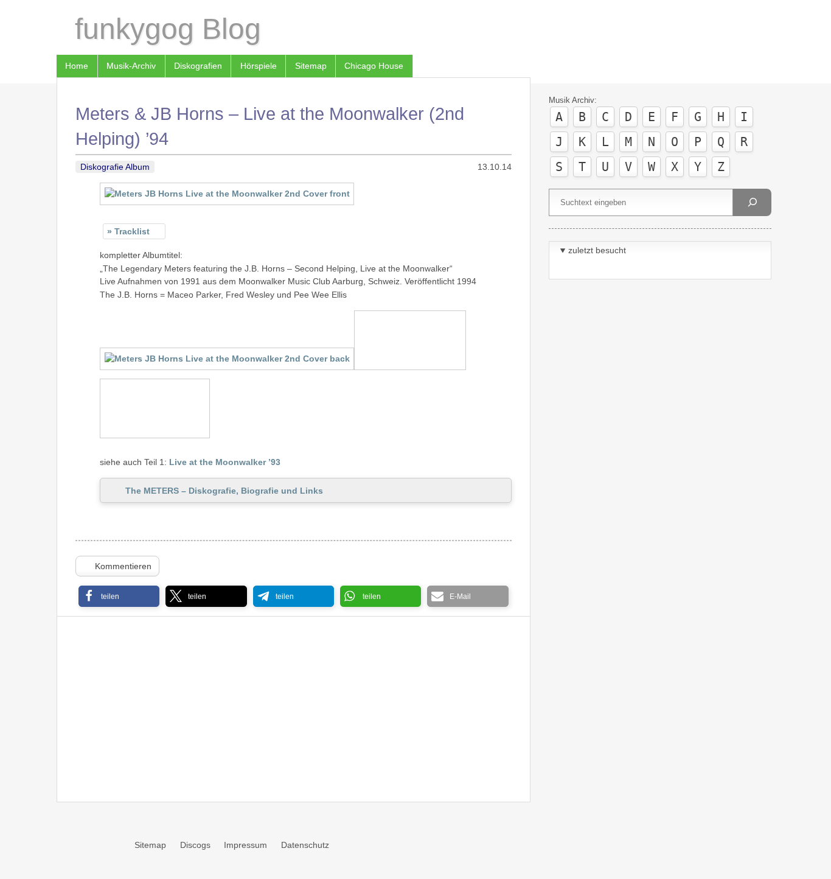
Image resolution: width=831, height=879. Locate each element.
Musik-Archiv (131, 66)
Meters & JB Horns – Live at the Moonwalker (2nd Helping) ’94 (269, 126)
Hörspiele (258, 66)
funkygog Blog (168, 29)
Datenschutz (305, 845)
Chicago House (373, 66)
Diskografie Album (115, 167)
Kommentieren (123, 566)
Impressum (245, 845)
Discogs (195, 845)
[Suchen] (752, 202)
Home (76, 66)
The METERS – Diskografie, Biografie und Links (224, 491)
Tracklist (132, 231)
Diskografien (198, 66)
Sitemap (311, 66)
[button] (118, 596)
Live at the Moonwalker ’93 (224, 462)
